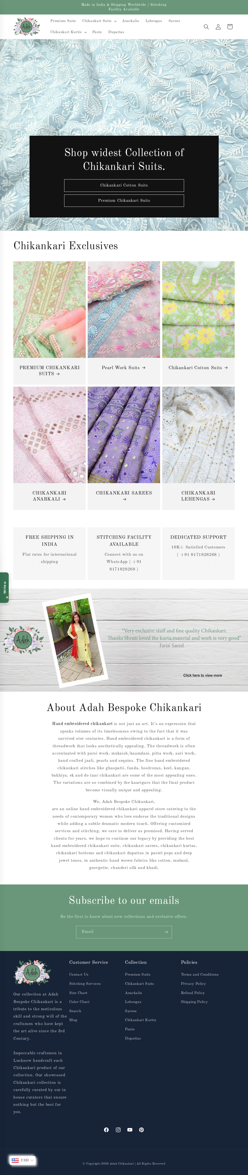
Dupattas (133, 1038)
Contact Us (79, 975)
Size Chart (78, 993)
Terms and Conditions (200, 975)
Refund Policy (193, 993)
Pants (130, 1029)
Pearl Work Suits (121, 368)
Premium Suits (138, 975)
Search (75, 1011)
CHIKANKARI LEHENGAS (198, 496)
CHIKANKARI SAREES (124, 493)
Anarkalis (133, 993)
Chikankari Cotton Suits (124, 185)
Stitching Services (85, 984)
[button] (99, 21)
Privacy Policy (193, 984)
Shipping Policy (194, 1002)
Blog (73, 1020)
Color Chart (79, 1002)
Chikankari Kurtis (140, 1020)
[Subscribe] (166, 932)
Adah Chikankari (122, 1163)
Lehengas (133, 1002)
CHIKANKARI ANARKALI (49, 496)
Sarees (131, 1011)
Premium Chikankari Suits (124, 201)
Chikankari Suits (139, 984)
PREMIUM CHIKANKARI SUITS (49, 371)
